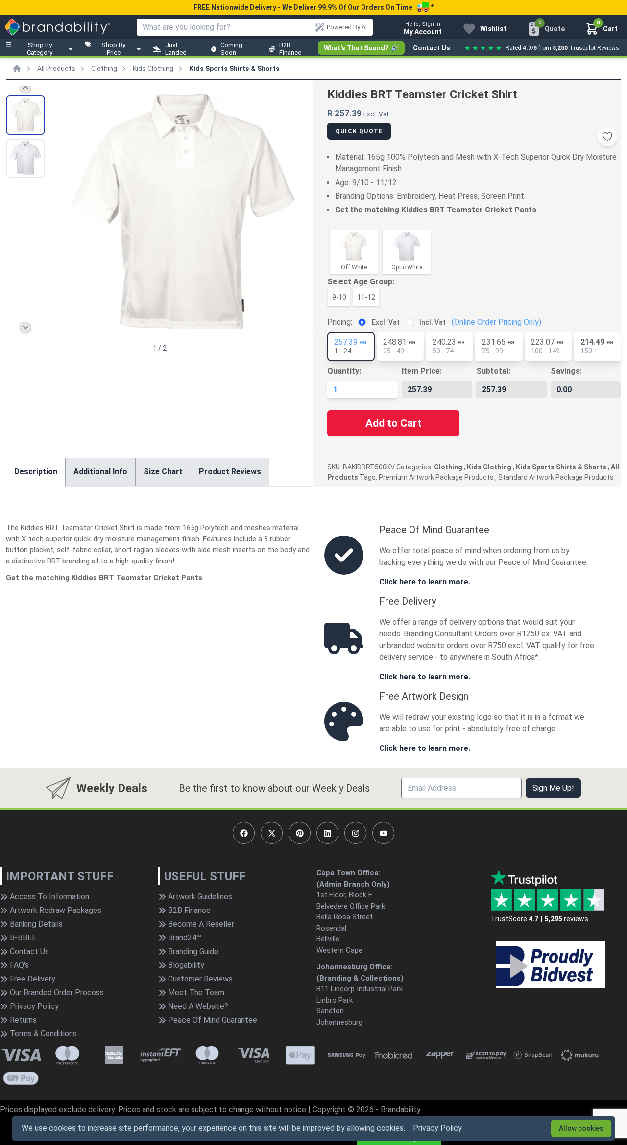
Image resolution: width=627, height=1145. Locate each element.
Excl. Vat (386, 322)
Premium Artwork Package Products (436, 477)
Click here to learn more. (424, 581)
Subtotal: (493, 370)
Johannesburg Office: (354, 966)
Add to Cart (393, 423)
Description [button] (35, 471)
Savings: (566, 370)
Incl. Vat (432, 322)
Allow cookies (581, 1128)
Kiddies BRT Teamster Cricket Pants (468, 209)
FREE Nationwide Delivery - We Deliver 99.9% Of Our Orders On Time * (313, 7)
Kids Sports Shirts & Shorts (234, 68)
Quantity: (344, 370)
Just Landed (176, 48)
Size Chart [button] (163, 471)
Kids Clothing (153, 68)
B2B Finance (290, 48)
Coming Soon (231, 48)
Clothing (104, 68)
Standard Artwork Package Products (556, 477)
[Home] (17, 68)
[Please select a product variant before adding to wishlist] (607, 136)
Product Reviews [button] (230, 471)
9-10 (339, 297)
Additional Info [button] (100, 471)
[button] (302, 210)
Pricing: (339, 322)
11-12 (366, 297)
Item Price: (422, 370)
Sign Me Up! (553, 788)
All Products (56, 68)
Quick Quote (359, 131)
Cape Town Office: (348, 872)
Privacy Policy (437, 1128)
